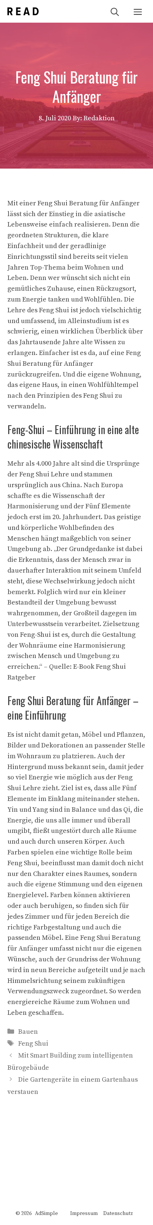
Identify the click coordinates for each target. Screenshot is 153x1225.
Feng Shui (33, 1043)
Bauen (28, 1031)
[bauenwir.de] (23, 11)
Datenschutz (118, 1213)
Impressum (84, 1213)
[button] (114, 11)
